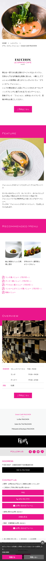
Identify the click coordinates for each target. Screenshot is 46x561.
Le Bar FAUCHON (23, 419)
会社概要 (33, 539)
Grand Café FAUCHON (23, 414)
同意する (12, 557)
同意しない (34, 557)
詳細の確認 (5, 552)
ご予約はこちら (23, 109)
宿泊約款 (24, 539)
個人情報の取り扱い (10, 539)
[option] (23, 19)
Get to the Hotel (23, 470)
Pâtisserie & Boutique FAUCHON (23, 429)
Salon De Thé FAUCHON (23, 424)
